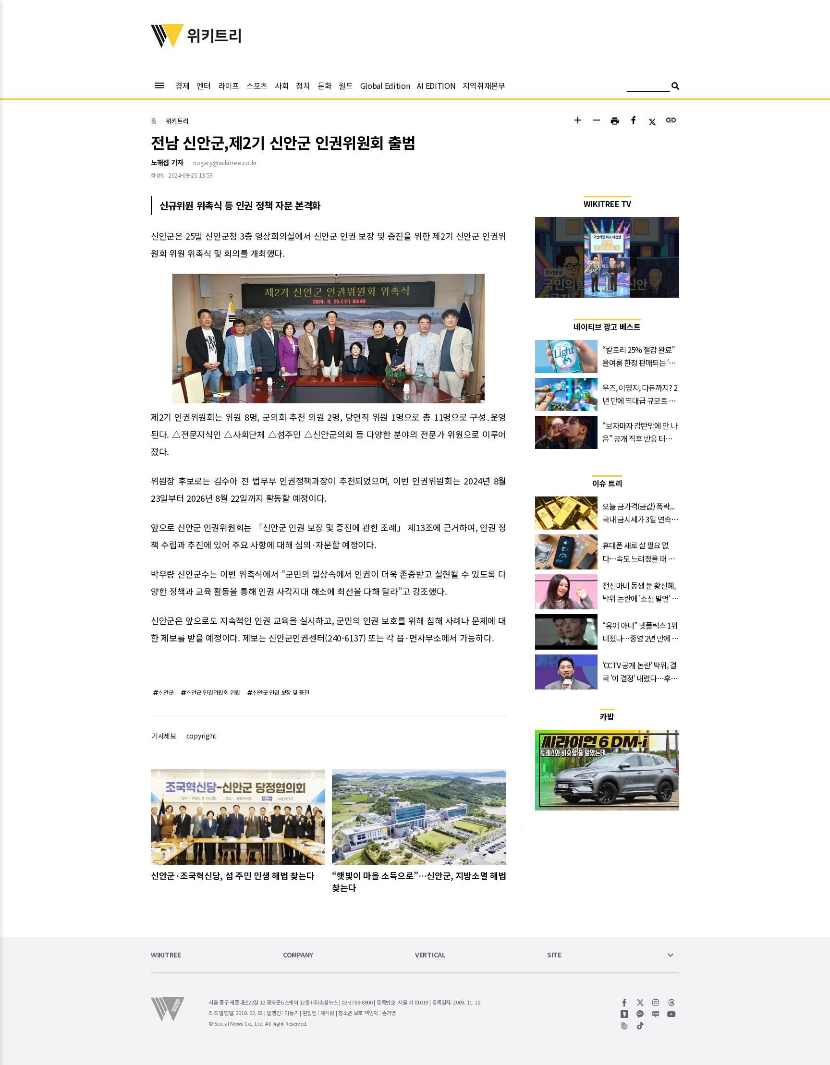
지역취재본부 (484, 85)
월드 (346, 85)
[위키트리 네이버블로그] (656, 1014)
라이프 (228, 85)
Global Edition (385, 85)
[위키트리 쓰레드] (672, 1002)
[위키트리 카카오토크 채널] (640, 1014)
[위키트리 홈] (167, 44)
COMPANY (298, 955)
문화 (324, 85)
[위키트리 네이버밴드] (625, 1025)
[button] (577, 121)
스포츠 (257, 85)
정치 (303, 85)
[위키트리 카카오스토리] (625, 1014)
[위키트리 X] (640, 1002)
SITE (554, 955)
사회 (282, 85)
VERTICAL (430, 955)
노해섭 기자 (167, 162)
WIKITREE (166, 955)
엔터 (203, 85)
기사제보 (164, 735)
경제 (182, 85)
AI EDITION (436, 85)
